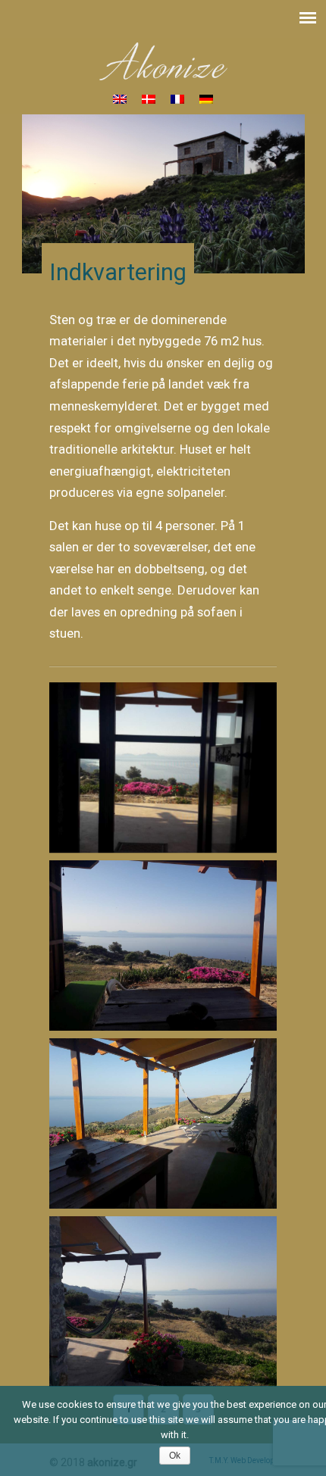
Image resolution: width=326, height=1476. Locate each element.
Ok (174, 1455)
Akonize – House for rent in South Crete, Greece (163, 61)
